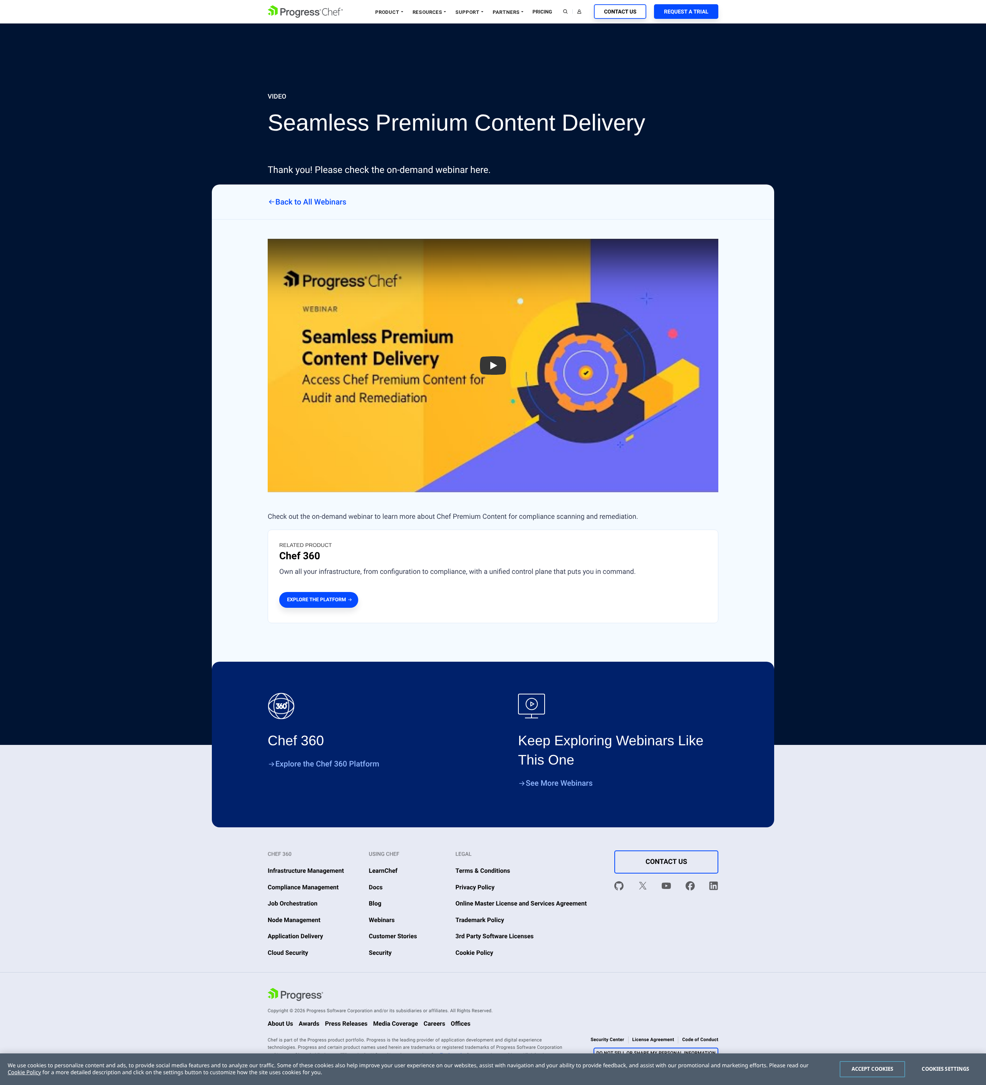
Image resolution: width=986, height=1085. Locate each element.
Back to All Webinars (310, 201)
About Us (280, 1023)
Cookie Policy (474, 952)
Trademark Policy (480, 920)
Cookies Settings (945, 1068)
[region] (493, 1069)
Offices (460, 1023)
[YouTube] (666, 887)
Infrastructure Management (306, 870)
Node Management (294, 920)
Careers (434, 1023)
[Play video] (493, 365)
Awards (308, 1023)
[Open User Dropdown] (579, 11)
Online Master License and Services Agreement (521, 903)
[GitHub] (619, 887)
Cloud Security (288, 952)
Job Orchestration (292, 903)
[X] (642, 887)
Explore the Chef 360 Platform (327, 763)
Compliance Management (303, 887)
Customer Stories (393, 936)
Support (467, 12)
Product (387, 12)
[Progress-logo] (295, 995)
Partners (506, 12)
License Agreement (653, 1039)
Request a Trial (686, 12)
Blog (375, 903)
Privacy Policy (475, 887)
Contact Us (620, 12)
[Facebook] (690, 887)
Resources (427, 12)
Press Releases (346, 1023)
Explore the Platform (316, 600)
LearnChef (383, 870)
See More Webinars (559, 783)
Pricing (542, 12)
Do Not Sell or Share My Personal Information (656, 1053)
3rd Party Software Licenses (495, 936)
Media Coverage (395, 1023)
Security (380, 952)
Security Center (607, 1039)
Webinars (382, 920)
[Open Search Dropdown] (565, 11)
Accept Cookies (873, 1068)
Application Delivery (295, 936)
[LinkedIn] (713, 887)
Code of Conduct (700, 1039)
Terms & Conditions (483, 870)
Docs (376, 887)
